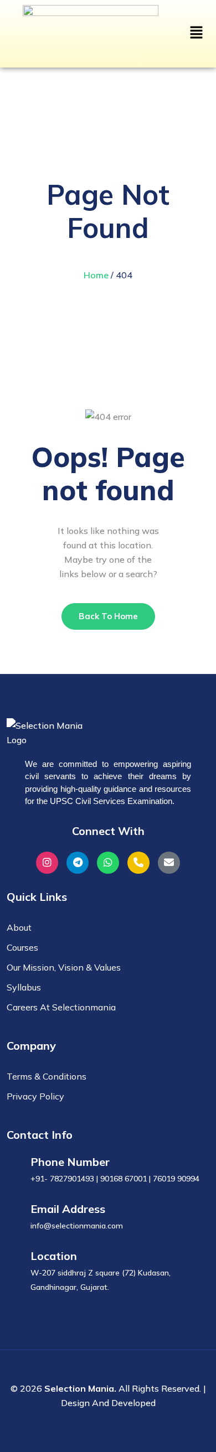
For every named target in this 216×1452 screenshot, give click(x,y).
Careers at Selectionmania (61, 1007)
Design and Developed (108, 1402)
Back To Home (108, 616)
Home (96, 275)
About (19, 927)
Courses (22, 947)
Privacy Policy (35, 1096)
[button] (197, 31)
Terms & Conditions (46, 1076)
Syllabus (24, 987)
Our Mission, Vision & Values (64, 967)
